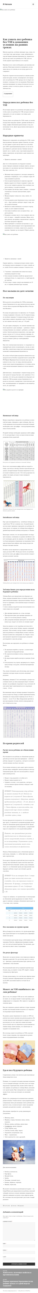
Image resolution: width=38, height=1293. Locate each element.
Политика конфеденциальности (10, 1290)
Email (5, 1250)
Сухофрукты (8, 1126)
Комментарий (7, 1221)
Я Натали (7, 4)
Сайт (4, 1256)
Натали (14, 1205)
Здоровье (21, 1205)
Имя (4, 1243)
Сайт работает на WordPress (24, 1290)
